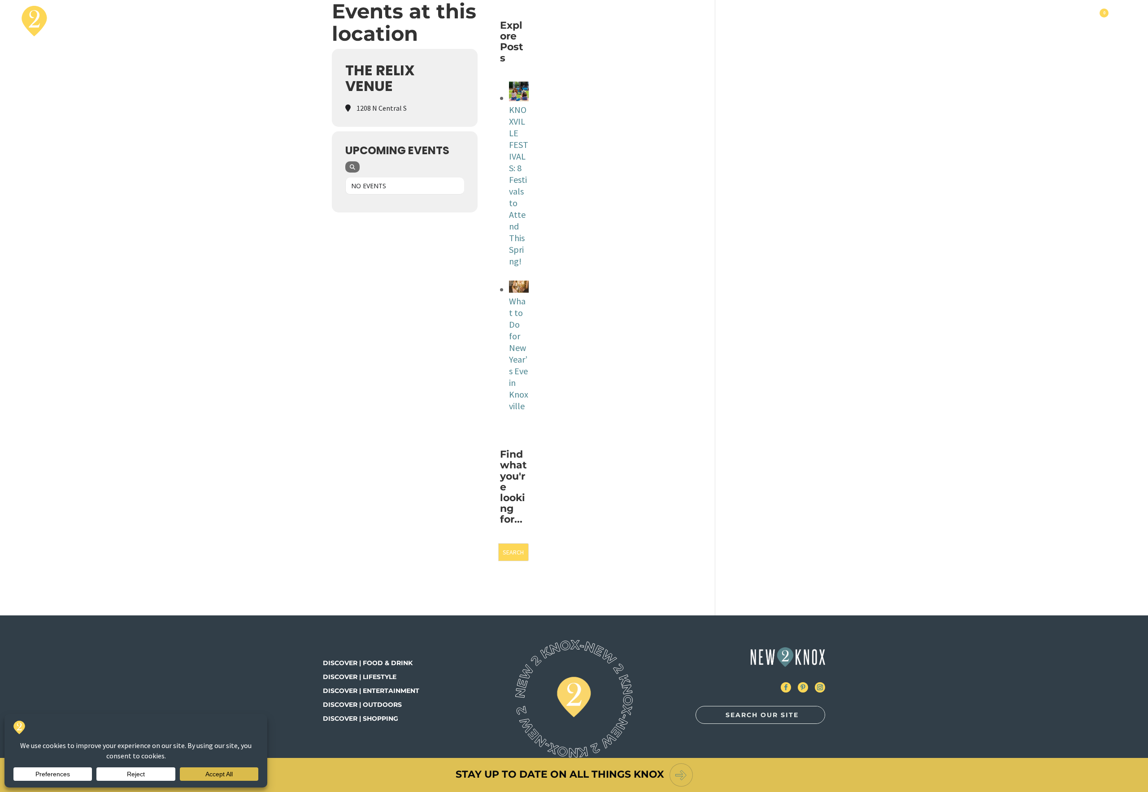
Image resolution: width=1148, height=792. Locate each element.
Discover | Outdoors (362, 705)
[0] (1103, 21)
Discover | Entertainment (371, 691)
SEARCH (513, 552)
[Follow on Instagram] (820, 687)
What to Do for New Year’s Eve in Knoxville (518, 353)
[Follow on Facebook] (786, 687)
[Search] (352, 167)
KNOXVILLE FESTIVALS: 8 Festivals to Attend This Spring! (518, 185)
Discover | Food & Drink (368, 663)
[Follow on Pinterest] (803, 687)
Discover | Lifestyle (359, 677)
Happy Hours (1063, 21)
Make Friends (999, 21)
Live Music (941, 21)
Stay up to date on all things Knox (560, 774)
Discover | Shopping (360, 718)
